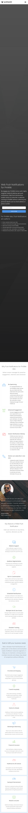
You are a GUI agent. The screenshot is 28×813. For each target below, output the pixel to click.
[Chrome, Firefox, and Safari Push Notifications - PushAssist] (6, 1)
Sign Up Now (14, 211)
